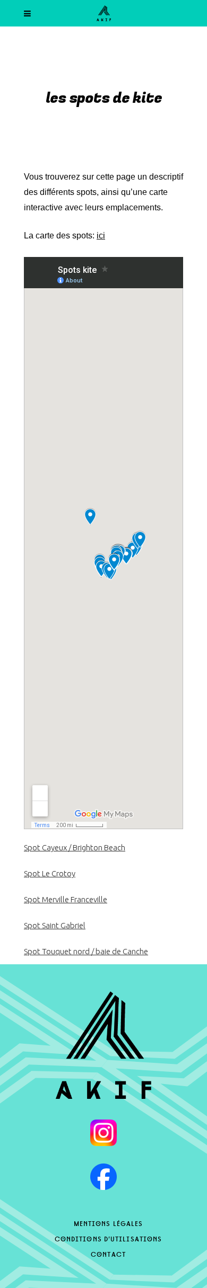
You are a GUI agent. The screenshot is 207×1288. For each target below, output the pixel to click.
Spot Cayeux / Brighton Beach (74, 847)
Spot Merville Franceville (65, 899)
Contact (108, 1253)
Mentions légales (108, 1223)
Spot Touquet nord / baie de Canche (86, 951)
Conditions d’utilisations (108, 1238)
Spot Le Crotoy (49, 873)
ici (101, 235)
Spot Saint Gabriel (54, 925)
